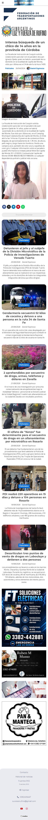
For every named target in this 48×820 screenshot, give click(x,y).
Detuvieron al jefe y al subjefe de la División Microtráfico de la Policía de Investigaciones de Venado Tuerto (24, 253)
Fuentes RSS (24, 781)
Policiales (9, 68)
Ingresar (25, 790)
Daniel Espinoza (37, 68)
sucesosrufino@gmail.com (24, 801)
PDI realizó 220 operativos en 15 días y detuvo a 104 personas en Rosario (24, 497)
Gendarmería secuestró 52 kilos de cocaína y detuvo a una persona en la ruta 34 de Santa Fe (24, 318)
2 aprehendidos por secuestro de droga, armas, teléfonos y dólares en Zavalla (24, 376)
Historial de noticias (24, 777)
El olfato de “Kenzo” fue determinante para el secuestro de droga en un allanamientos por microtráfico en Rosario (24, 436)
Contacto (24, 772)
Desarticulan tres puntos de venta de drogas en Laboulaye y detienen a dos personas (24, 556)
